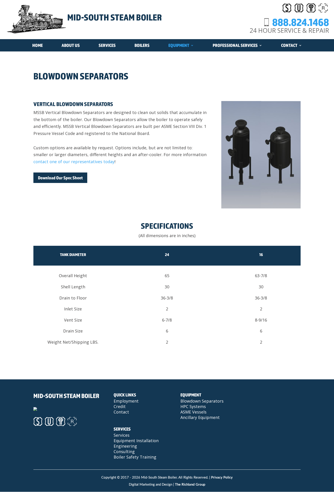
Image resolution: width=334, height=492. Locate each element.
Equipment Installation (136, 440)
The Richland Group (190, 484)
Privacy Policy (222, 477)
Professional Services (235, 45)
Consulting (124, 451)
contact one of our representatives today (74, 161)
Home (37, 45)
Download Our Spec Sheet (60, 177)
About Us (71, 45)
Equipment (178, 45)
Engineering (125, 446)
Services (107, 45)
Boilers (142, 45)
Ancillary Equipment (200, 417)
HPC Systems (193, 406)
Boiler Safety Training (135, 457)
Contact (289, 45)
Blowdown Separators (202, 401)
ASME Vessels (193, 412)
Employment (126, 401)
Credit (120, 406)
